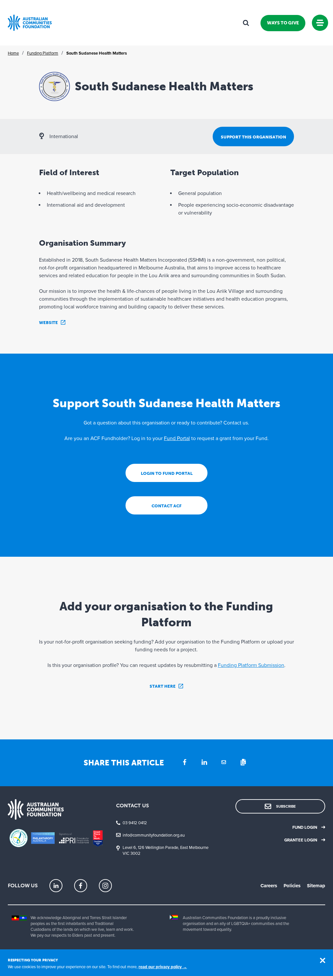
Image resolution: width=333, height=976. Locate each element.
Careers (268, 886)
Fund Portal (177, 438)
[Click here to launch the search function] (246, 23)
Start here (163, 686)
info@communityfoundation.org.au (154, 835)
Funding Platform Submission (251, 665)
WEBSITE (48, 322)
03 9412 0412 (135, 823)
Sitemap (316, 886)
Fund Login (304, 827)
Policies (292, 886)
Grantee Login (300, 840)
